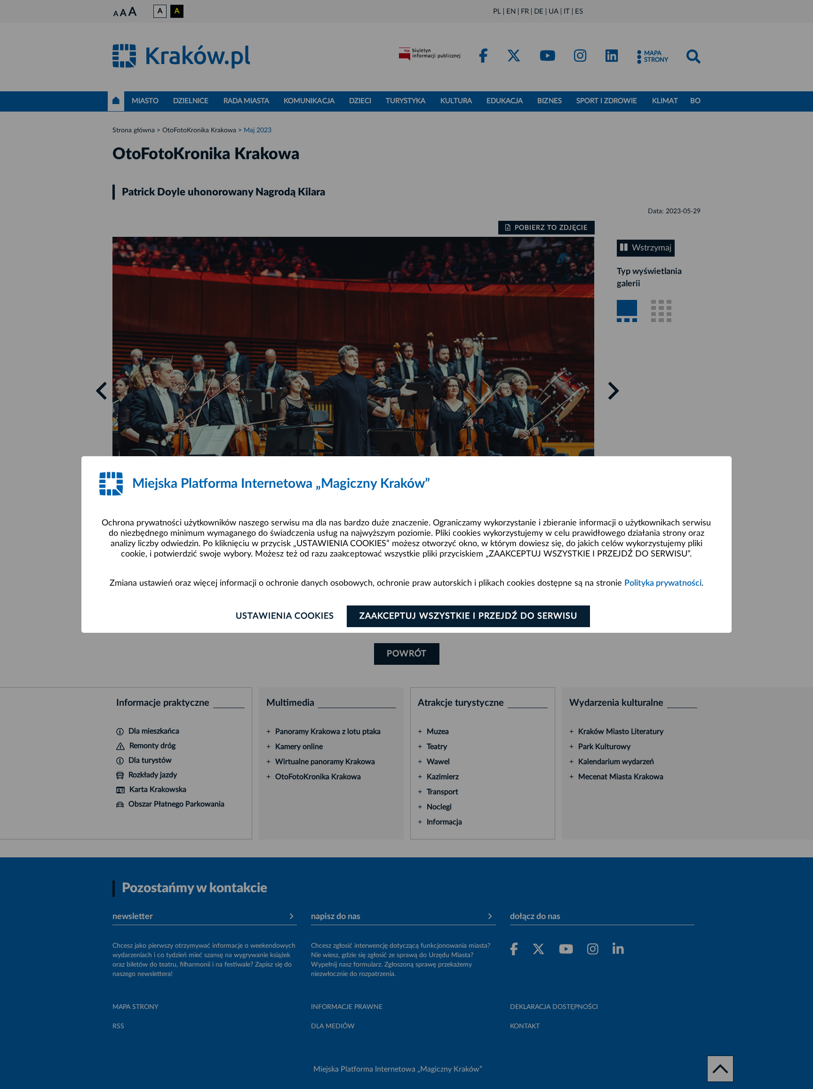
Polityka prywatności (662, 583)
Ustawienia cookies (285, 616)
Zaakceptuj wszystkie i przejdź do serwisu (468, 616)
